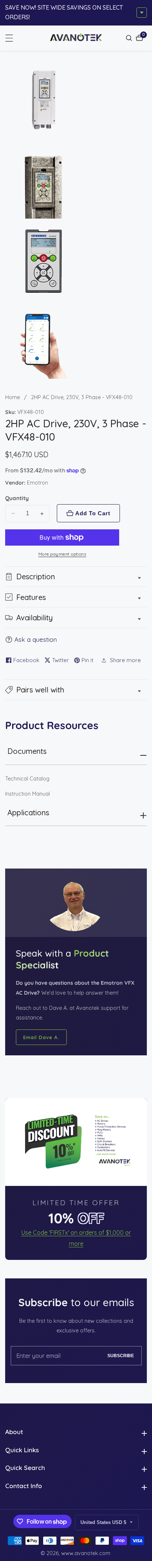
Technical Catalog (27, 778)
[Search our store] (130, 38)
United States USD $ (104, 1522)
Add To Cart (92, 513)
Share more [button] (125, 660)
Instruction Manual (27, 793)
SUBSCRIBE (120, 1355)
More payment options (62, 554)
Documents (26, 751)
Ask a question (35, 639)
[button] (76, 690)
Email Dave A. (41, 1037)
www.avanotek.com (85, 1553)
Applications (28, 812)
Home (12, 397)
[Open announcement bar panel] (142, 12)
